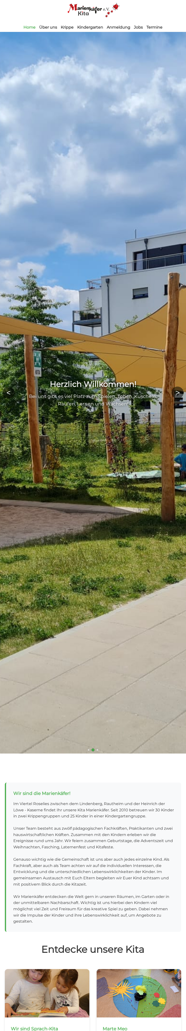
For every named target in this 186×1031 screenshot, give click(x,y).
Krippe (67, 27)
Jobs (138, 27)
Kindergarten (90, 27)
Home (29, 27)
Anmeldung (118, 27)
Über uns (48, 27)
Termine (155, 27)
